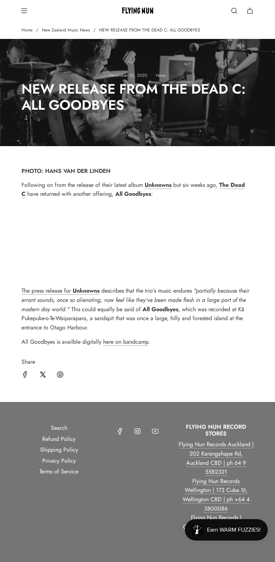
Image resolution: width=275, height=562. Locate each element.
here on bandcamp (125, 342)
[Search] (234, 11)
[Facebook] (120, 431)
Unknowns (86, 291)
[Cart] (250, 11)
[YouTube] (155, 431)
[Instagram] (137, 431)
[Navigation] (24, 11)
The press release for (47, 291)
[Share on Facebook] (25, 376)
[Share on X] (42, 376)
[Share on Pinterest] (60, 376)
